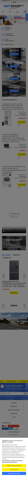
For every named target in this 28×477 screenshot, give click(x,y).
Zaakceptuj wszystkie (14, 473)
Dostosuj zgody (14, 469)
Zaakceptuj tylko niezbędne (14, 465)
